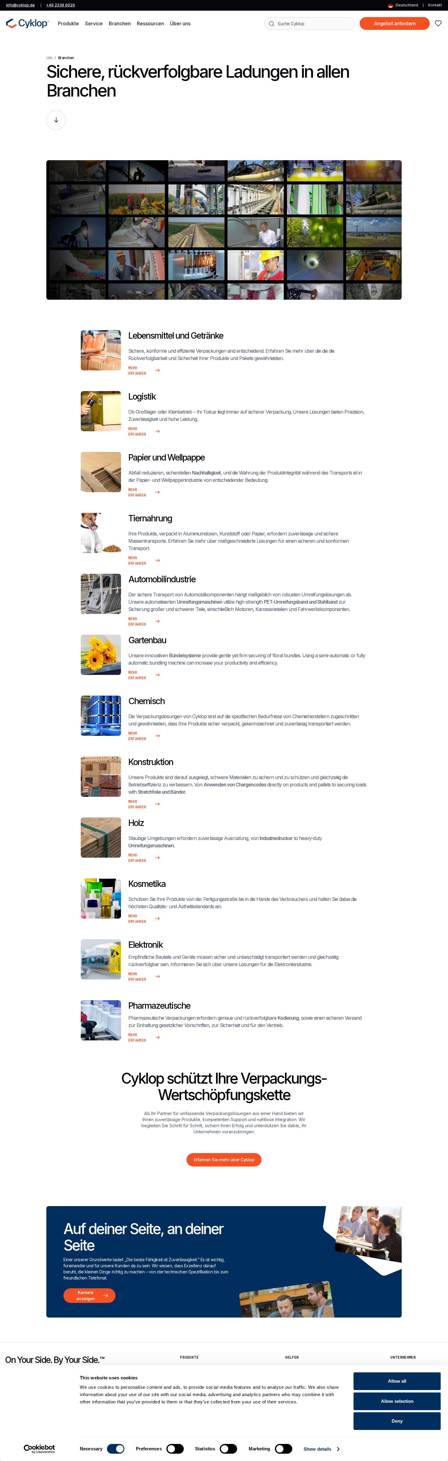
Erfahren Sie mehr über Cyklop (224, 1159)
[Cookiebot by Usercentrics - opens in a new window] (39, 1449)
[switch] (175, 1449)
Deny (397, 1421)
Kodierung (288, 1018)
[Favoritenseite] (438, 23)
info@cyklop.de (20, 5)
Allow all (397, 1381)
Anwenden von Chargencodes (235, 785)
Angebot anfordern (395, 23)
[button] (68, 23)
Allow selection (397, 1401)
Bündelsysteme (185, 655)
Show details (317, 1449)
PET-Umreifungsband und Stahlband (300, 602)
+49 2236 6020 (60, 5)
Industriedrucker (276, 838)
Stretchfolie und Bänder (161, 792)
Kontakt (435, 5)
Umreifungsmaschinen (199, 602)
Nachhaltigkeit (206, 473)
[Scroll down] (56, 120)
